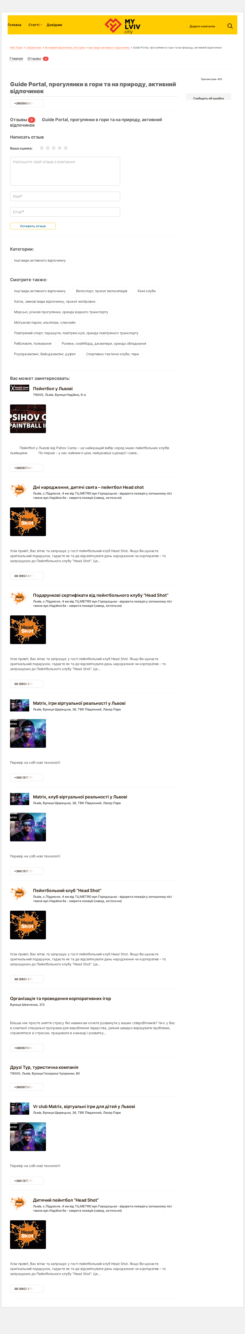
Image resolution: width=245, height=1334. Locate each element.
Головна (14, 25)
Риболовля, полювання (32, 343)
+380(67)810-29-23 (28, 1048)
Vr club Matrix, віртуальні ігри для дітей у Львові (84, 1106)
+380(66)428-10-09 (29, 103)
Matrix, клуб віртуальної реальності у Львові (80, 796)
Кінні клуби (147, 291)
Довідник (54, 25)
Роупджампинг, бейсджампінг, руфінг (45, 354)
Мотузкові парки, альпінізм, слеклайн (45, 322)
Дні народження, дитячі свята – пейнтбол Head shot (88, 487)
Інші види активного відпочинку (109, 47)
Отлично (62, 147)
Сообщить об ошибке (208, 98)
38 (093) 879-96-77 (28, 576)
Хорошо (56, 147)
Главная (16, 58)
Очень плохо (38, 147)
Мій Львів (16, 47)
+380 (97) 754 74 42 (28, 777)
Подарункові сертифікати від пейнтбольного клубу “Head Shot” (100, 595)
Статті (33, 25)
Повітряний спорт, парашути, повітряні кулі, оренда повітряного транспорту (76, 333)
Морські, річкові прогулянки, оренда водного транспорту (61, 312)
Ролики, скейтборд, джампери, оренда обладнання (104, 343)
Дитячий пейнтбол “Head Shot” (66, 1200)
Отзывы (34, 58)
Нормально (50, 147)
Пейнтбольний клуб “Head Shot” (67, 890)
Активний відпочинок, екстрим (65, 47)
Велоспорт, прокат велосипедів (101, 291)
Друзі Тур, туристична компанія (44, 1067)
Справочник (33, 47)
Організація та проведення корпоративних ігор (60, 998)
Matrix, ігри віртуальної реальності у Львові (79, 703)
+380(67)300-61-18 (28, 468)
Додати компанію (202, 26)
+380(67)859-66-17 (28, 1087)
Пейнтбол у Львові (53, 388)
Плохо (44, 147)
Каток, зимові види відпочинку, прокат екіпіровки (54, 301)
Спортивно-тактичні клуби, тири (112, 354)
